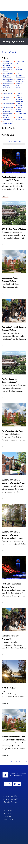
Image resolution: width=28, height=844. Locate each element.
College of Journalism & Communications (20, 75)
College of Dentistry (19, 94)
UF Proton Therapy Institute (21, 118)
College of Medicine (6, 98)
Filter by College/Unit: (14, 142)
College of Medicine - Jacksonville (19, 99)
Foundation (7, 813)
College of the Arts (20, 62)
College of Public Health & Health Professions (8, 109)
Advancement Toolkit (11, 799)
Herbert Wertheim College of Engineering (8, 85)
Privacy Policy (8, 819)
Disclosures (8, 816)
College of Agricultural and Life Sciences (7, 63)
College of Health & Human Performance (8, 75)
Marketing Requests (10, 802)
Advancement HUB (10, 796)
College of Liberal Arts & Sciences (8, 80)
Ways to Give (7, 134)
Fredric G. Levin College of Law (20, 80)
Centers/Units (8, 127)
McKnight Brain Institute (7, 114)
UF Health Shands (21, 113)
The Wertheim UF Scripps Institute (8, 122)
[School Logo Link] (13, 775)
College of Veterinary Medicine (19, 109)
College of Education (19, 68)
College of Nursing (8, 103)
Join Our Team (9, 810)
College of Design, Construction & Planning (8, 69)
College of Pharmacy (19, 104)
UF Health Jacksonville (6, 118)
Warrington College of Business (19, 85)
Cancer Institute (7, 93)
